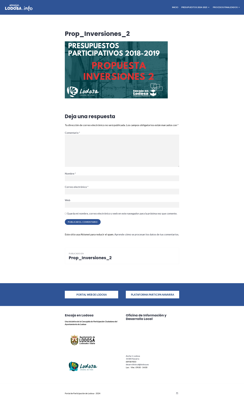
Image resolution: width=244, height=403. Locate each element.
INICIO (175, 7)
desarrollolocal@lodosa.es (137, 364)
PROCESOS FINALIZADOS (225, 7)
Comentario (72, 132)
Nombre (70, 173)
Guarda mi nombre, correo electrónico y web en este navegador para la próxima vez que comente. (122, 213)
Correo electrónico (76, 186)
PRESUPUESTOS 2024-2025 (194, 7)
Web (67, 200)
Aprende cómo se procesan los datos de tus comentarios (146, 234)
